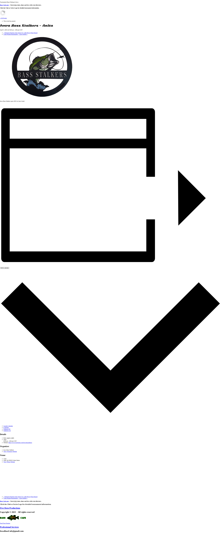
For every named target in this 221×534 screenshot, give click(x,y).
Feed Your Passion (5, 523)
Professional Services (9, 527)
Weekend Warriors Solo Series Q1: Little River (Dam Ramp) (20, 33)
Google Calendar (8, 426)
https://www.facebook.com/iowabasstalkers (20, 442)
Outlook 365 (6, 429)
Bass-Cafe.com (4, 5)
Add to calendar (5, 268)
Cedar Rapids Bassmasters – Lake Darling (15, 34)
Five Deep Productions (10, 508)
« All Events (3, 18)
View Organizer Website (10, 451)
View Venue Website (9, 462)
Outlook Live (7, 430)
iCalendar (6, 427)
